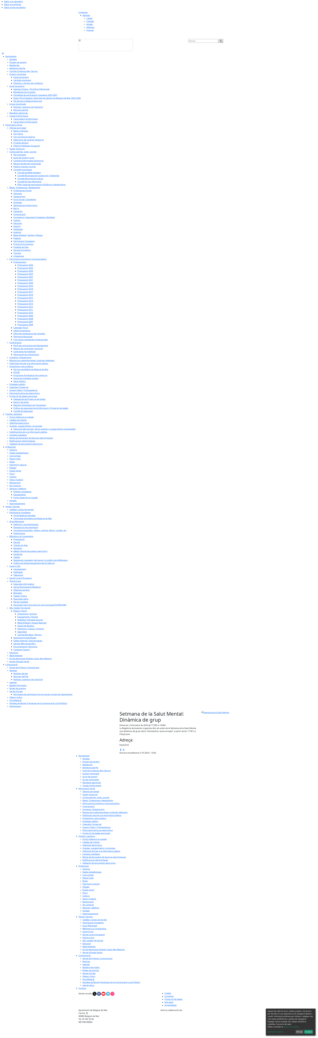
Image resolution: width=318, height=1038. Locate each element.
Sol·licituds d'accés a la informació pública (101, 815)
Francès (90, 30)
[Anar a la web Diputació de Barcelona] (199, 1024)
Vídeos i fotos (88, 976)
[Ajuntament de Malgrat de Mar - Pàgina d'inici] (106, 44)
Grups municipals (90, 779)
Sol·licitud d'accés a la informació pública (101, 851)
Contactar (83, 12)
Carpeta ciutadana (91, 854)
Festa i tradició (89, 899)
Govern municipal (90, 773)
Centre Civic (88, 931)
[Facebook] (99, 993)
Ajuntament (84, 755)
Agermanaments (90, 913)
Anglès (89, 24)
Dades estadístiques (91, 872)
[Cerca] (221, 41)
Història (86, 869)
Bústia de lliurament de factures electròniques (104, 857)
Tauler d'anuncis (90, 794)
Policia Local (88, 937)
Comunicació (85, 955)
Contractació (88, 806)
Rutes (85, 881)
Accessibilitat (170, 1005)
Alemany (90, 27)
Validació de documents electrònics (99, 863)
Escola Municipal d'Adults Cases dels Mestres (103, 949)
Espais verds (88, 890)
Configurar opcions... (276, 1032)
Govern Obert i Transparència (96, 827)
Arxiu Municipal (89, 925)
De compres (88, 904)
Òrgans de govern (91, 761)
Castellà (90, 21)
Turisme (82, 988)
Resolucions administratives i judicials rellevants (105, 812)
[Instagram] (112, 993)
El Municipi (84, 866)
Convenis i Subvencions (93, 809)
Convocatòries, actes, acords (95, 797)
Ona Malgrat (88, 979)
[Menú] (2, 53)
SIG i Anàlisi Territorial (92, 940)
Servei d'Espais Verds (92, 952)
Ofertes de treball (90, 791)
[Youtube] (103, 993)
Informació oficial (87, 788)
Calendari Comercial (91, 824)
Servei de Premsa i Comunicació (97, 958)
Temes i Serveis (86, 916)
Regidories (87, 764)
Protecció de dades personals (96, 833)
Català (89, 18)
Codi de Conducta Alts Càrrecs (96, 770)
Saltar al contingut (12, 4)
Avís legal (168, 1002)
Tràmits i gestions (87, 836)
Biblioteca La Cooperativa (94, 928)
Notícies (86, 961)
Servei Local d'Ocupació (93, 934)
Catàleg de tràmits (91, 842)
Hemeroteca (88, 985)
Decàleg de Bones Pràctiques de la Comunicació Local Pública (111, 982)
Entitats (86, 910)
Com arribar (88, 875)
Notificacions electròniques (95, 860)
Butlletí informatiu (91, 967)
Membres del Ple (90, 767)
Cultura (85, 896)
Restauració (88, 901)
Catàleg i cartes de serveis (94, 919)
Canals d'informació (91, 785)
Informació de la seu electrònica (97, 830)
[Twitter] (95, 993)
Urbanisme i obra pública (94, 818)
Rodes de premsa (90, 970)
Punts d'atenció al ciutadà (94, 839)
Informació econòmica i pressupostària (100, 803)
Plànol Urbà (88, 878)
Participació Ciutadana (93, 922)
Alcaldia (86, 758)
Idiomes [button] (86, 15)
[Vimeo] (108, 993)
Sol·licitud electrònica (92, 845)
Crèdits (167, 993)
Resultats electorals (91, 782)
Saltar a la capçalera (13, 1)
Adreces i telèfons (90, 907)
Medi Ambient (89, 946)
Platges (85, 887)
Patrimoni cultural (90, 884)
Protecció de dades (173, 999)
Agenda (86, 964)
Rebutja (299, 1032)
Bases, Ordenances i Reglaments (97, 800)
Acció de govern (90, 776)
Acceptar (308, 1032)
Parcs (85, 893)
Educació (86, 943)
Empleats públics (90, 821)
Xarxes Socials (89, 973)
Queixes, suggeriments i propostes (98, 848)
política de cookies (291, 1027)
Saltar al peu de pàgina (14, 7)
